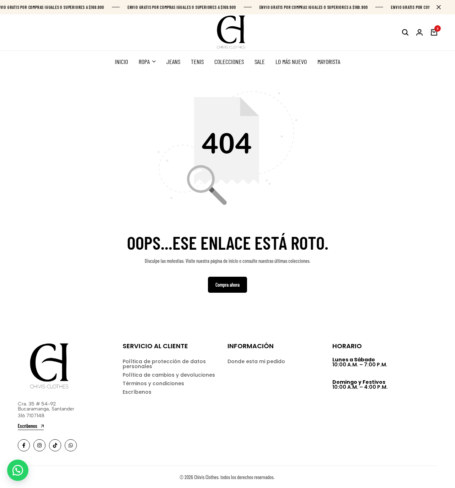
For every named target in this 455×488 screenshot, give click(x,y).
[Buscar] (405, 32)
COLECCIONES (229, 61)
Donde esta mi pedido (256, 361)
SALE (260, 61)
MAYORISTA (328, 61)
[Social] (24, 445)
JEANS (173, 61)
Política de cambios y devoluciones (169, 374)
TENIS (197, 61)
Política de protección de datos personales (164, 364)
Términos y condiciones (153, 383)
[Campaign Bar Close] (442, 7)
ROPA (144, 61)
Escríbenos (137, 391)
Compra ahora (227, 285)
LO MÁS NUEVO (291, 61)
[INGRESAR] (419, 32)
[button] (17, 470)
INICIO (121, 61)
